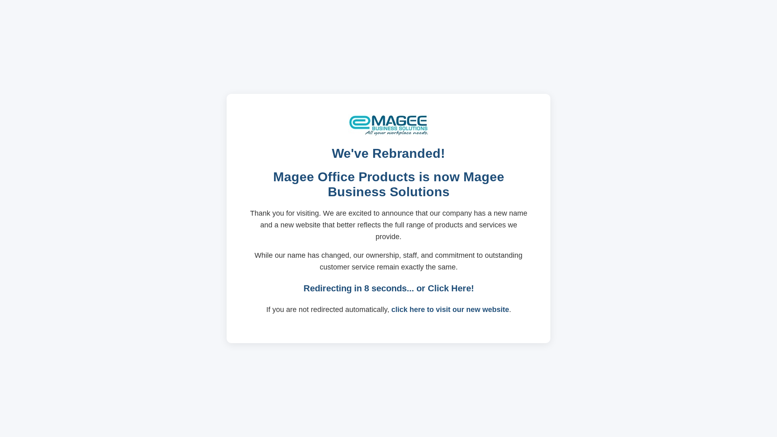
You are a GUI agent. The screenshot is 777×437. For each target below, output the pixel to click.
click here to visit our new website (450, 309)
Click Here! (451, 288)
